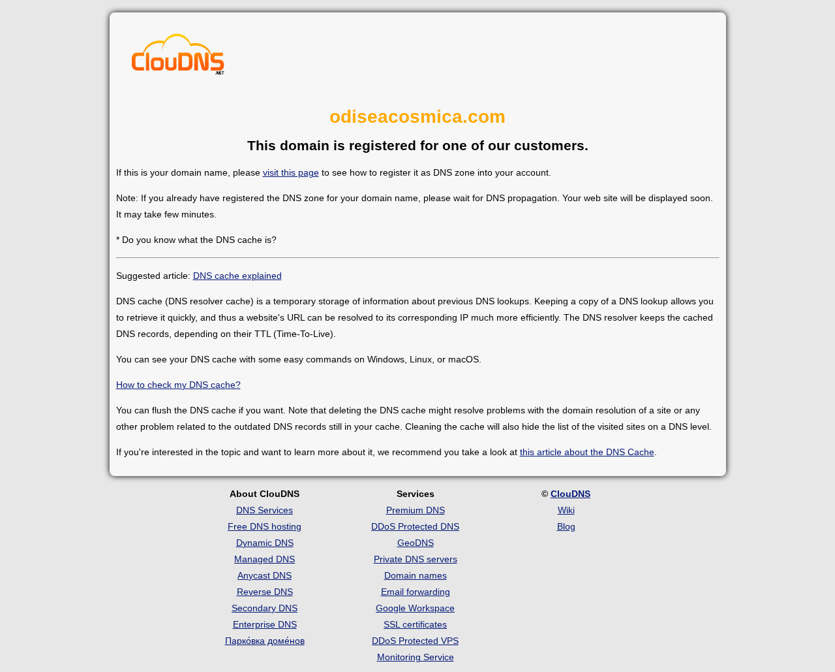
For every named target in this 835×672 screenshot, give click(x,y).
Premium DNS (415, 510)
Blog (566, 526)
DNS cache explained (237, 275)
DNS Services (264, 510)
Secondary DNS (264, 608)
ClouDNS (570, 493)
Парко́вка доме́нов (265, 640)
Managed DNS (264, 559)
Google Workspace (415, 608)
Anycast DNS (264, 575)
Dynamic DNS (265, 542)
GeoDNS (415, 542)
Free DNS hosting (264, 526)
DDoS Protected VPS (415, 640)
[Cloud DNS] (178, 57)
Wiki (566, 510)
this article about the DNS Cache (587, 452)
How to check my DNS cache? (178, 384)
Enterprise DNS (265, 624)
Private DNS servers (415, 559)
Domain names (415, 575)
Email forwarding (415, 591)
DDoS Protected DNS (415, 526)
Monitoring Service (415, 657)
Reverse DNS (265, 591)
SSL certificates (415, 624)
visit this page (291, 172)
